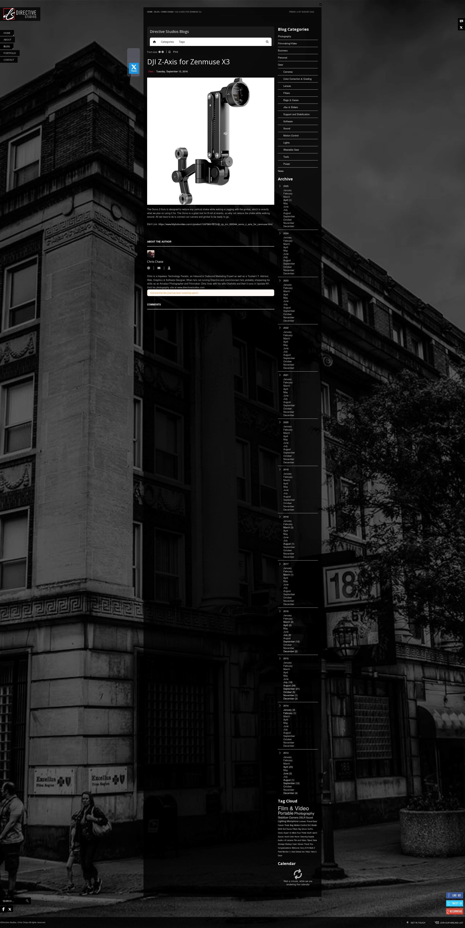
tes (303, 851)
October (289, 692)
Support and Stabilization (296, 114)
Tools (286, 156)
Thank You (308, 844)
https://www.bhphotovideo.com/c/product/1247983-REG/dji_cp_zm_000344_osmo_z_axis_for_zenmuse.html (215, 224)
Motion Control (291, 135)
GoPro (310, 829)
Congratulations (284, 848)
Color (292, 836)
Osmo (280, 833)
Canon (281, 825)
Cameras (288, 71)
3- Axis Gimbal (295, 851)
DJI (309, 825)
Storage (281, 844)
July (287, 635)
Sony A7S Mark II (307, 848)
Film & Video (293, 808)
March (288, 527)
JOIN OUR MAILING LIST (451, 922)
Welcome (296, 848)
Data (315, 840)
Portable (286, 813)
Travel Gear (312, 821)
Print (175, 51)
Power (286, 164)
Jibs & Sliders (290, 107)
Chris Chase (167, 12)
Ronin (297, 836)
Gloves (300, 844)
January (289, 709)
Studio (314, 825)
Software (288, 121)
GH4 (280, 828)
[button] (267, 41)
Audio (280, 840)
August (288, 543)
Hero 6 (314, 851)
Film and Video (300, 840)
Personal (282, 57)
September (291, 641)
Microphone (293, 821)
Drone (304, 829)
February (289, 713)
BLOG (156, 12)
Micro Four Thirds (299, 833)
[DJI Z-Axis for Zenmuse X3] (210, 141)
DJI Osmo (287, 828)
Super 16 (287, 833)
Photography (284, 36)
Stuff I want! (312, 833)
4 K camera (288, 840)
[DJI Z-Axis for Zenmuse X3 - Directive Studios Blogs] (20, 14)
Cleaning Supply (307, 836)
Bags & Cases (291, 100)
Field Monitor (283, 851)
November (290, 695)
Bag (291, 825)
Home (150, 12)
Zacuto (281, 836)
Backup (288, 844)
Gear (150, 71)
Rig (299, 829)
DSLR (302, 817)
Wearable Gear (291, 149)
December (290, 651)
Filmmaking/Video (287, 43)
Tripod (309, 840)
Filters (286, 93)
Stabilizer (283, 817)
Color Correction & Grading (297, 78)
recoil (286, 836)
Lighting (282, 821)
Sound (286, 128)
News (281, 171)
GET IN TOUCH (418, 922)
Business (283, 50)
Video (307, 851)
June (287, 773)
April (287, 200)
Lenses (287, 86)
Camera (293, 817)
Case (294, 844)
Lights (286, 142)
